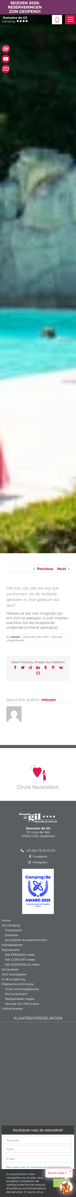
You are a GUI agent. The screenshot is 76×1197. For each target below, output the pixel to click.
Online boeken (12, 1009)
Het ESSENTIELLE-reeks (22, 964)
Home (6, 920)
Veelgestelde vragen (20, 999)
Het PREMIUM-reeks (20, 955)
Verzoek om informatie (22, 1004)
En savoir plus (33, 1192)
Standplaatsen (12, 945)
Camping (14, 19)
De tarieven (10, 969)
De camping (11, 925)
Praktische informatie (18, 984)
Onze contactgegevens (22, 989)
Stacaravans (10, 950)
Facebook (39, 856)
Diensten (11, 935)
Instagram (40, 862)
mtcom (15, 636)
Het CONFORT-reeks (20, 960)
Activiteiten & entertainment (26, 940)
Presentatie (13, 930)
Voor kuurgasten (14, 974)
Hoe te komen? (16, 994)
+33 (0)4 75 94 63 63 (40, 850)
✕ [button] (70, 1170)
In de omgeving (13, 979)
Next (61, 569)
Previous (45, 569)
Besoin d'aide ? (57, 1173)
